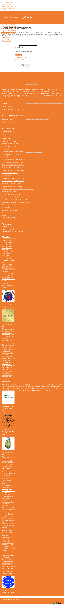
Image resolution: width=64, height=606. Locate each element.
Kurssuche (5, 157)
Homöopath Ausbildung (10, 173)
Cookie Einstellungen (9, 217)
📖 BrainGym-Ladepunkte (10, 205)
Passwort (18, 51)
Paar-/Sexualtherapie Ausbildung (13, 186)
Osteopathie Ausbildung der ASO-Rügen (15, 202)
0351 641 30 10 (6, 106)
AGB (3, 213)
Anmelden (18, 55)
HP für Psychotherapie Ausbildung (13, 170)
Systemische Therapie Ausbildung (13, 191)
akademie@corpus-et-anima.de (12, 109)
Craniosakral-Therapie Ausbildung (13, 165)
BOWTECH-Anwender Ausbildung (13, 159)
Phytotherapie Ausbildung (11, 194)
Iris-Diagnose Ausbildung (10, 175)
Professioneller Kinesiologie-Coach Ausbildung (17, 189)
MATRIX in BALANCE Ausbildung (13, 178)
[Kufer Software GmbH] (56, 605)
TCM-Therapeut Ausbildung (11, 197)
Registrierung (19, 59)
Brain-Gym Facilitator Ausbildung (13, 162)
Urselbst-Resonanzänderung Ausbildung (15, 199)
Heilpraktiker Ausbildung (10, 167)
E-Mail (17, 47)
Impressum (6, 207)
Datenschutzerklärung (9, 210)
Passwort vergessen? (22, 57)
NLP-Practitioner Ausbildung (11, 183)
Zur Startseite (6, 41)
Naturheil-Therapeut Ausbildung (13, 181)
